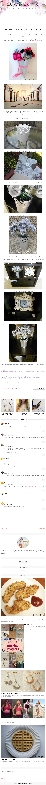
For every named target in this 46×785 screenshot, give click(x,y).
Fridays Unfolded (35, 377)
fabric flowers (35, 40)
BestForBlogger (29, 783)
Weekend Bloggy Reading (20, 378)
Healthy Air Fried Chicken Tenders (8, 617)
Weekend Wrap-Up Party (15, 377)
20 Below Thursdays (16, 376)
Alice (23, 506)
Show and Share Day (30, 377)
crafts (6, 391)
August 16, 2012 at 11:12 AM (8, 473)
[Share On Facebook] (39, 388)
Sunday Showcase (10, 382)
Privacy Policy (4, 778)
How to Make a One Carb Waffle (8, 759)
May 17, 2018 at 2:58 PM (8, 504)
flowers (10, 391)
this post (14, 184)
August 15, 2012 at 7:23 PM (8, 459)
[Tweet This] (37, 388)
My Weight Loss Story (6, 719)
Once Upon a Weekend (13, 378)
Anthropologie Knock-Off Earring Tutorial (11, 693)
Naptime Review (8, 444)
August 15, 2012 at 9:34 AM (8, 424)
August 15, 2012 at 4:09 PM (8, 446)
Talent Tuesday (33, 371)
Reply (43, 430)
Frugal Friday (21, 377)
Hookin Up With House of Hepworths (31, 376)
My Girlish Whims (23, 5)
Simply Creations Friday (6, 378)
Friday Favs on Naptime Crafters (7, 377)
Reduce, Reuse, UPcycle (31, 486)
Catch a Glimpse (38, 376)
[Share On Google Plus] (42, 388)
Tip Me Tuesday (6, 371)
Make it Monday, (3, 370)
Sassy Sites (25, 377)
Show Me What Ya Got (28, 371)
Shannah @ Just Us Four (9, 472)
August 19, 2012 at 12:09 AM (8, 484)
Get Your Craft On (38, 371)
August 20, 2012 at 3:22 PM (8, 495)
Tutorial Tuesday (11, 371)
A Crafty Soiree (6, 376)
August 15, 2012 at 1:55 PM (8, 435)
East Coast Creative (22, 34)
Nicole (5, 493)
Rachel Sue (6, 482)
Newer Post (5, 528)
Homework (42, 371)
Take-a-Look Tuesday (21, 371)
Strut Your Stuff (11, 376)
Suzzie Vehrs (7, 434)
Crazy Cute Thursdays (22, 376)
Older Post (41, 528)
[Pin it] (44, 388)
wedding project (36, 151)
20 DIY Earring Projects (29, 624)
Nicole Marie (7, 423)
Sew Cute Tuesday (16, 371)
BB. (5, 503)
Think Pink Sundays (16, 382)
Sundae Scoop (6, 382)
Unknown (6, 458)
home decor (15, 391)
